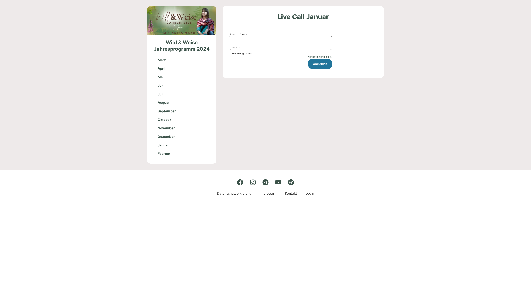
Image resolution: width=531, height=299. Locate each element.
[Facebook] (240, 182)
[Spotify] (291, 182)
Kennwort (235, 46)
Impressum (268, 193)
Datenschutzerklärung (234, 193)
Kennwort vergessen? (320, 56)
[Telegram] (265, 182)
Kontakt (291, 193)
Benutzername (238, 34)
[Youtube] (278, 182)
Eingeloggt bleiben (242, 53)
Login (309, 193)
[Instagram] (253, 182)
